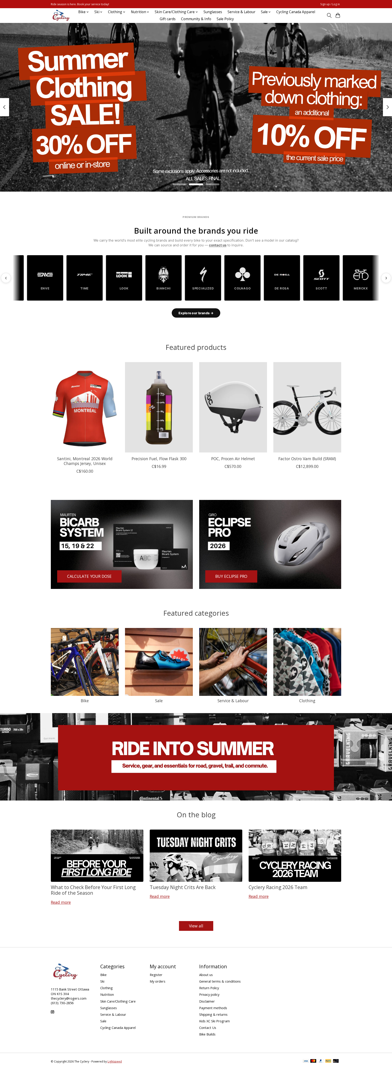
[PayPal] (321, 1061)
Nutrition (107, 994)
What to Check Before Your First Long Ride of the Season (93, 890)
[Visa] (306, 1061)
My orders (157, 981)
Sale (159, 700)
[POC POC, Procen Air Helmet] (233, 407)
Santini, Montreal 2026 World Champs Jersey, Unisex (85, 461)
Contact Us (207, 1027)
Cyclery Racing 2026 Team (278, 887)
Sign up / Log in (330, 4)
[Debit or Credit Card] (336, 1061)
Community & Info (196, 19)
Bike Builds (207, 1034)
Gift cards (168, 19)
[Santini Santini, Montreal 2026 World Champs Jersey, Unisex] (85, 407)
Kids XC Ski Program (214, 1021)
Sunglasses (212, 12)
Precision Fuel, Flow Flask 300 (159, 458)
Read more (61, 902)
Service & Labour (241, 12)
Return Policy (209, 988)
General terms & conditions (220, 981)
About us (206, 974)
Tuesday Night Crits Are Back (183, 887)
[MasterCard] (313, 1061)
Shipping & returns (213, 1014)
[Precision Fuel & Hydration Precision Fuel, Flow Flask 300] (159, 407)
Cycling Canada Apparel (295, 12)
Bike (85, 700)
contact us (217, 245)
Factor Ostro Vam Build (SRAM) (307, 458)
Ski (102, 981)
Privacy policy (209, 994)
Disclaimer (207, 1001)
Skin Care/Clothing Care (118, 1001)
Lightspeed (115, 1061)
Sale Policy (225, 19)
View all (196, 926)
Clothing (307, 700)
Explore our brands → (196, 313)
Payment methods (213, 1008)
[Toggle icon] (329, 15)
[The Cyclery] (60, 15)
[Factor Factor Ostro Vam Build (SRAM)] (307, 407)
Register (156, 974)
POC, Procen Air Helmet (233, 458)
